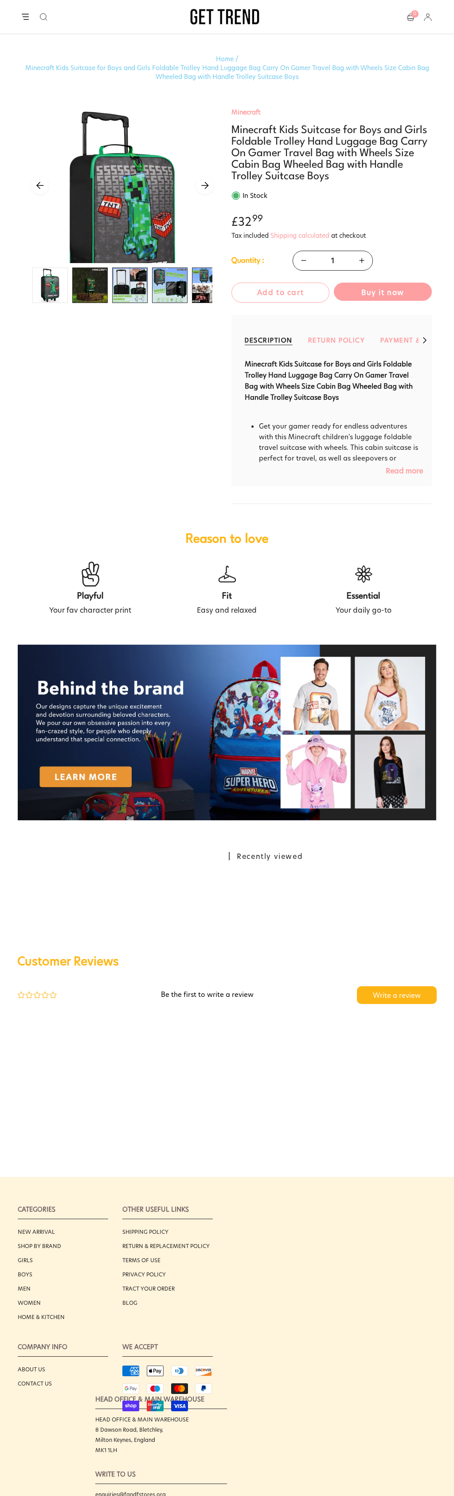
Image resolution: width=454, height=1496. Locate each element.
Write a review (397, 995)
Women (29, 1303)
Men (24, 1288)
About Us (31, 1369)
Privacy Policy (144, 1274)
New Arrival (36, 1232)
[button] (43, 17)
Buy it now (382, 292)
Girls (25, 1260)
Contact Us (35, 1383)
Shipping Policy (145, 1232)
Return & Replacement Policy (166, 1246)
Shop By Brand (39, 1246)
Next (205, 185)
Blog (129, 1303)
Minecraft (245, 112)
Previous (40, 185)
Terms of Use (141, 1260)
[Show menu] (25, 17)
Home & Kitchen (41, 1317)
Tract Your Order (148, 1288)
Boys (25, 1274)
